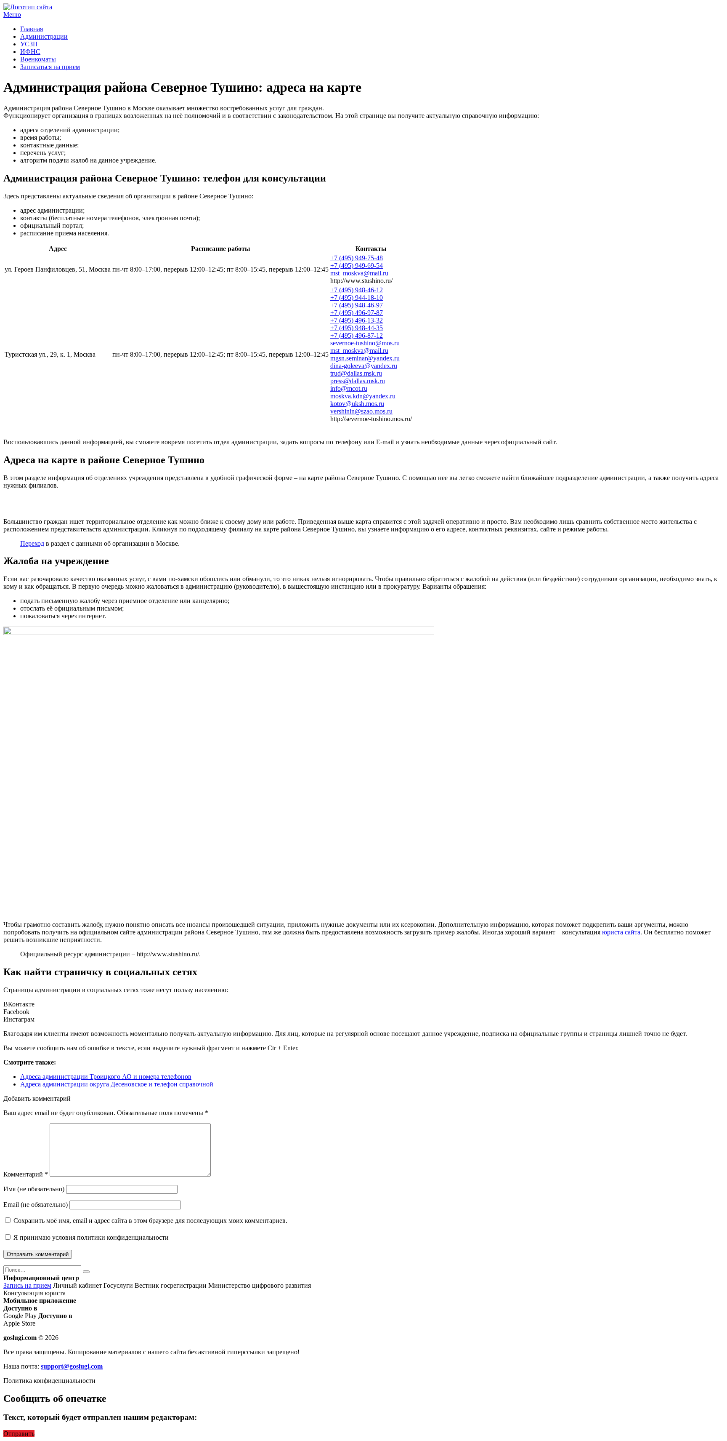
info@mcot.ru (348, 388)
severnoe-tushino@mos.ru (365, 343)
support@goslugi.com (72, 1366)
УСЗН (29, 44)
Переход (32, 543)
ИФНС (30, 51)
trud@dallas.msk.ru (356, 373)
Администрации (44, 36)
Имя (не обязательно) (33, 1189)
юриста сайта (621, 932)
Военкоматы (38, 59)
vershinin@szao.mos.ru (361, 411)
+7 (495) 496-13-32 (356, 320)
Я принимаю (90, 1237)
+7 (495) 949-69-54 (356, 265)
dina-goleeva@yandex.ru (363, 365)
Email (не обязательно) (35, 1204)
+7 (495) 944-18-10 (356, 297)
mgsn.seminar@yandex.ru (365, 358)
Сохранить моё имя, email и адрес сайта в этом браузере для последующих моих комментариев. (150, 1220)
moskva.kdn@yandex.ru (362, 396)
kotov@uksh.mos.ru (357, 403)
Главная (31, 28)
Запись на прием (27, 1285)
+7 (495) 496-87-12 (356, 335)
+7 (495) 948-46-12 (356, 290)
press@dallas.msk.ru (357, 380)
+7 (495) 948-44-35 (356, 327)
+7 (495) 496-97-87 (356, 312)
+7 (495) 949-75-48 (356, 258)
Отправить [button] (18, 1433)
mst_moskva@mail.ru (359, 273)
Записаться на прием (50, 66)
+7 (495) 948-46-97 (356, 305)
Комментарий (25, 1174)
